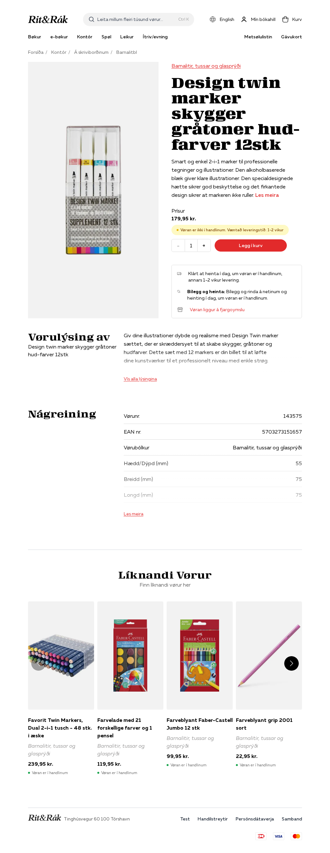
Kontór (58, 52)
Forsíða (36, 52)
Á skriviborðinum (91, 52)
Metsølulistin (258, 37)
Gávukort (291, 37)
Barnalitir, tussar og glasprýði (206, 65)
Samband (292, 819)
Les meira (267, 195)
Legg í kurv (251, 245)
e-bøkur (59, 37)
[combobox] (136, 19)
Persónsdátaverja (255, 819)
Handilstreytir (213, 819)
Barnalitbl (126, 52)
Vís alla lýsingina (140, 379)
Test (185, 819)
